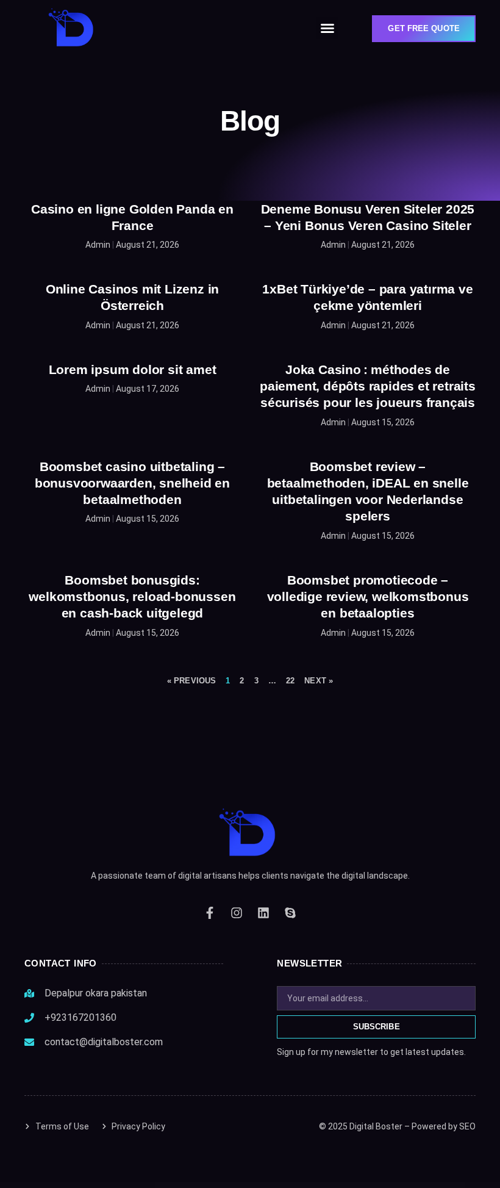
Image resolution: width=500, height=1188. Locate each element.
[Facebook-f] (210, 913)
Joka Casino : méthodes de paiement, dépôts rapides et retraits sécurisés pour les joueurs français (368, 386)
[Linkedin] (263, 913)
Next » (318, 680)
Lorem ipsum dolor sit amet (132, 369)
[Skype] (290, 913)
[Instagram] (236, 913)
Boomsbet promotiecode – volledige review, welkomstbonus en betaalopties (368, 597)
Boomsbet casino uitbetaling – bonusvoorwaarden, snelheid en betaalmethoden (132, 483)
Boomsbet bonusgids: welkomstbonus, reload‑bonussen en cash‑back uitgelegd (132, 597)
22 (290, 680)
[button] (327, 28)
